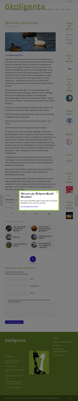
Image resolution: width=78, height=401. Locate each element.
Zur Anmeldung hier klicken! (29, 206)
